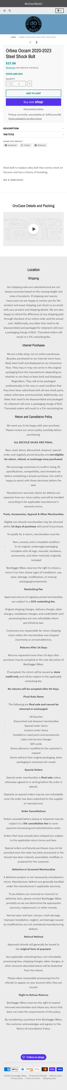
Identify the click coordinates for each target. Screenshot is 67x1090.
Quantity (10, 79)
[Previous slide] (30, 42)
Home (13, 37)
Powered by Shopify (38, 1075)
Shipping (10, 67)
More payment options (33, 109)
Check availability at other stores (25, 118)
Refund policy (56, 1075)
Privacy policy (17, 1078)
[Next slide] (36, 42)
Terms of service (33, 1078)
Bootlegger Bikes (19, 1075)
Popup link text (14, 73)
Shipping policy (49, 1078)
